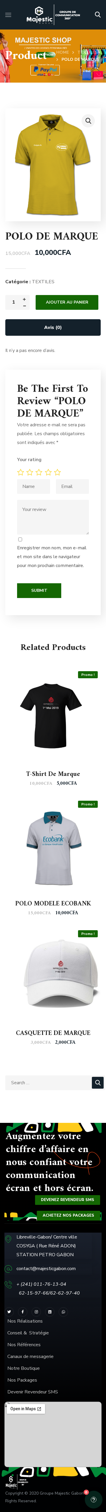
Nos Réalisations (25, 1321)
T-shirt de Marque (53, 774)
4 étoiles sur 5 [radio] (49, 472)
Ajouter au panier (67, 302)
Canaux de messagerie (30, 1356)
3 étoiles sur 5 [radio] (39, 472)
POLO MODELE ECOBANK (53, 904)
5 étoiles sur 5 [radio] (58, 472)
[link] (49, 1312)
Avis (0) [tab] (53, 327)
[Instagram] (36, 1312)
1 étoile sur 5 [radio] (21, 472)
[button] (98, 15)
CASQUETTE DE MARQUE (53, 1033)
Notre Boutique (23, 1368)
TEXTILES (87, 52)
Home (62, 52)
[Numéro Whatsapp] (63, 1312)
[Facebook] (22, 1312)
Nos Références (24, 1344)
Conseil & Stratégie (28, 1333)
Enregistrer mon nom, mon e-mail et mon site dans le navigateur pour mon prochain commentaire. (52, 557)
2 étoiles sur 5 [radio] (30, 472)
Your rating (29, 459)
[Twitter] (9, 1312)
